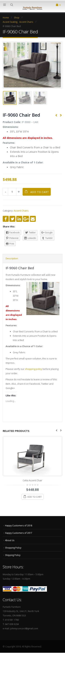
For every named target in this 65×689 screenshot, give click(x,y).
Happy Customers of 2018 (18, 525)
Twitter (12, 219)
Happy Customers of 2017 (18, 532)
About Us (9, 540)
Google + (26, 219)
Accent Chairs (21, 210)
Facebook (6, 219)
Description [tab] (12, 258)
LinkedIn (19, 219)
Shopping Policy (13, 547)
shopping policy (33, 369)
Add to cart (39, 192)
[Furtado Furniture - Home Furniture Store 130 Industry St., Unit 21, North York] (32, 8)
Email (33, 219)
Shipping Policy (12, 555)
